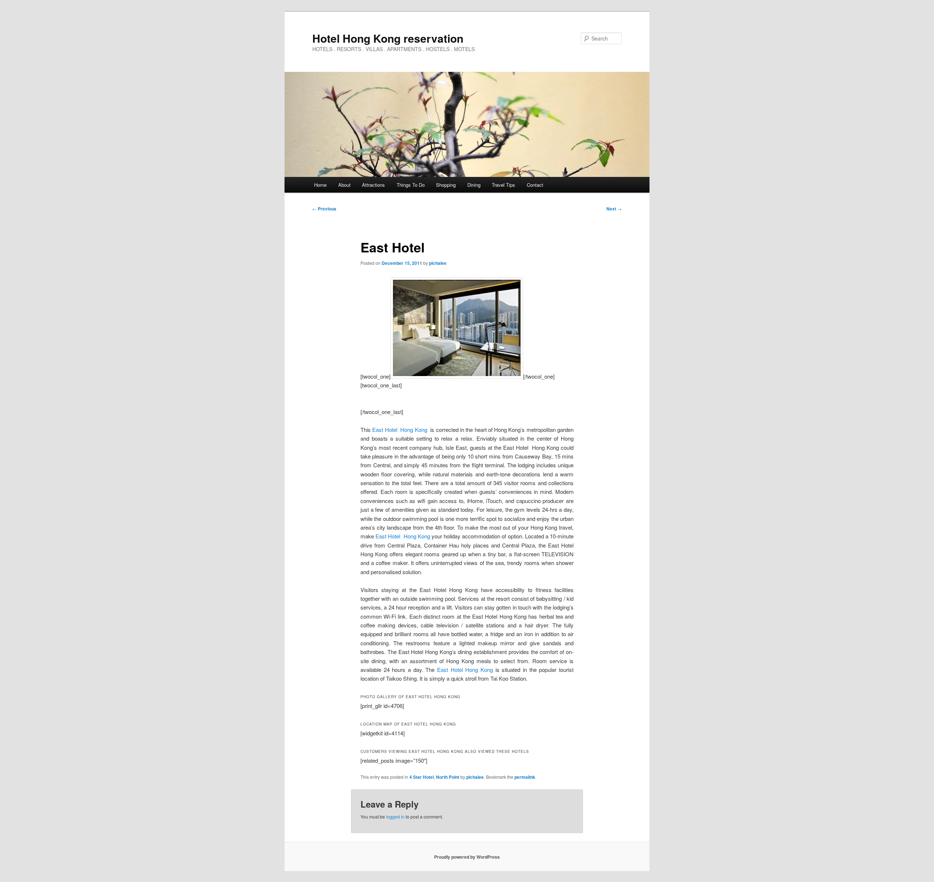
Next (614, 208)
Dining (473, 184)
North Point (447, 777)
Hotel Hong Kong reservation (387, 38)
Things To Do (411, 184)
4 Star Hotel (421, 777)
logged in (395, 816)
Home (320, 184)
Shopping (446, 184)
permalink (524, 777)
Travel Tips (503, 184)
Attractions (373, 184)
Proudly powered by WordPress (467, 857)
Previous (324, 208)
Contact (535, 184)
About (344, 184)
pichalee (438, 263)
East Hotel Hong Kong (399, 429)
